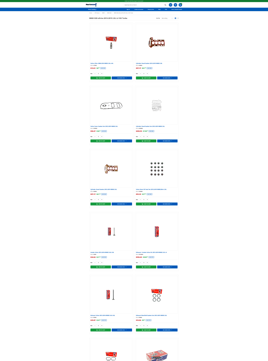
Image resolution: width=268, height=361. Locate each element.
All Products (97, 13)
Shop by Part (151, 9)
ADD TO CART (101, 78)
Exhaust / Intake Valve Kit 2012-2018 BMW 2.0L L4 (151, 252)
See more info (121, 78)
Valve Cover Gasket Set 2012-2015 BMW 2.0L (104, 126)
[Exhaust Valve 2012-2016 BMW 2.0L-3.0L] (111, 294)
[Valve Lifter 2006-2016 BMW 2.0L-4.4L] (111, 42)
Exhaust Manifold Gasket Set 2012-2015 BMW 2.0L (151, 315)
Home (90, 13)
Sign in (128, 9)
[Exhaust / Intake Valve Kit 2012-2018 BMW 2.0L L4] (156, 231)
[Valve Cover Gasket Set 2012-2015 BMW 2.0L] (111, 105)
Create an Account (138, 9)
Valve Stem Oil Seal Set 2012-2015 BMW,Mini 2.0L (151, 189)
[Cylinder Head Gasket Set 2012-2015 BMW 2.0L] (156, 105)
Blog (159, 9)
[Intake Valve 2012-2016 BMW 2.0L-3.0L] (111, 231)
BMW (103, 13)
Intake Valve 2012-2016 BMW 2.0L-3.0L (102, 252)
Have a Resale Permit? (176, 9)
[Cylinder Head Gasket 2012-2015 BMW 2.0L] (156, 42)
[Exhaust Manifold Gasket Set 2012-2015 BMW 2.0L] (156, 294)
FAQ (166, 9)
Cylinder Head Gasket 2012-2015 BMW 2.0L (149, 63)
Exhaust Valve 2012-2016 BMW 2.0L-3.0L (102, 315)
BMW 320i (109, 13)
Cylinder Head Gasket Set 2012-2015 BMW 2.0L (150, 126)
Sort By (158, 18)
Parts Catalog (92, 9)
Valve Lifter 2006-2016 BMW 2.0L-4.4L (101, 63)
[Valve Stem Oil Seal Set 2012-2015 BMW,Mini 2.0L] (156, 168)
